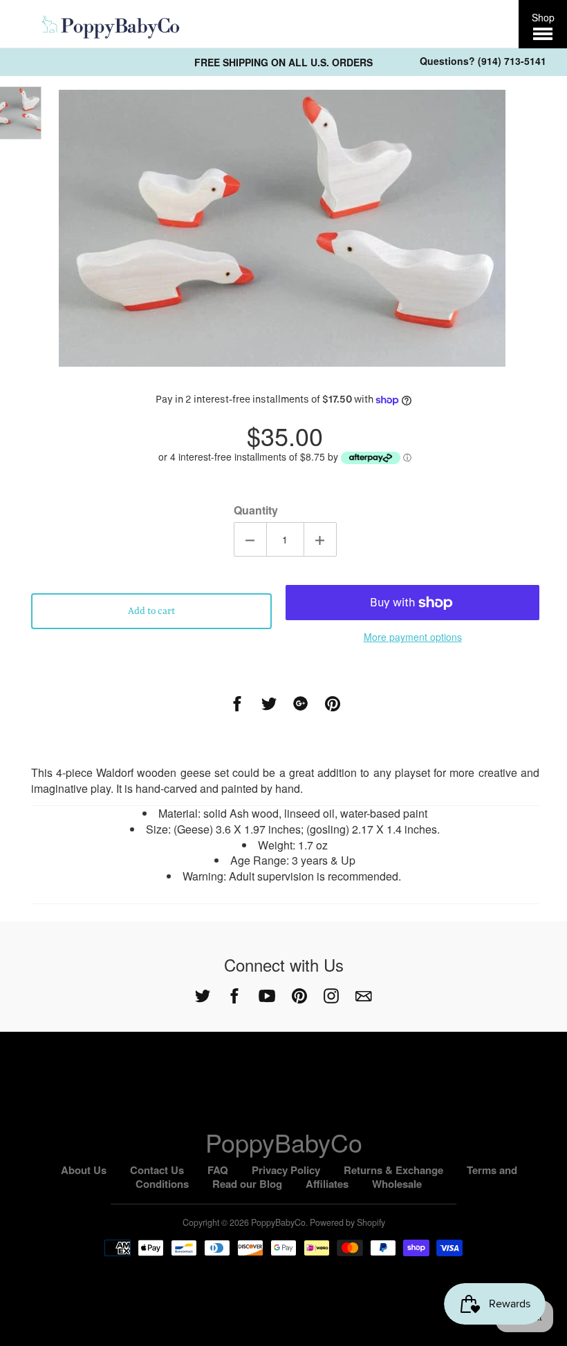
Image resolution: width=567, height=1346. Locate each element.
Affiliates (327, 1183)
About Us (83, 1169)
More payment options (413, 637)
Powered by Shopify (347, 1222)
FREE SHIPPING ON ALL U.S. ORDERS (283, 62)
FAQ (217, 1169)
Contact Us (157, 1169)
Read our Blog (247, 1183)
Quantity (256, 510)
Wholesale (397, 1183)
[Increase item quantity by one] (320, 539)
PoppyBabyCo (283, 1142)
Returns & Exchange (393, 1169)
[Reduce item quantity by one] (250, 539)
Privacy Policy (286, 1169)
